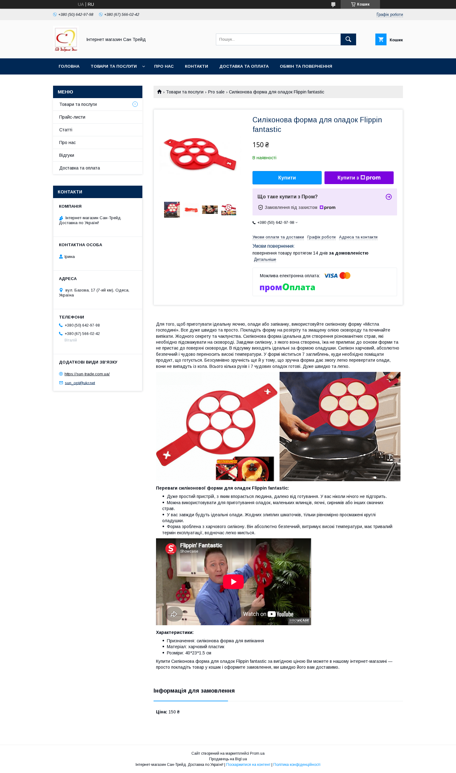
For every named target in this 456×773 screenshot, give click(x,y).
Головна (69, 66)
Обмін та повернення (306, 66)
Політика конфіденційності (296, 764)
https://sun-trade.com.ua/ (87, 374)
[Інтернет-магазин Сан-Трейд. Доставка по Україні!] (66, 50)
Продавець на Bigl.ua (228, 759)
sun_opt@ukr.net (80, 382)
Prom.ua (257, 753)
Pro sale (216, 91)
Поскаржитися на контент (248, 764)
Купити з (348, 177)
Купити (287, 177)
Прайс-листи (72, 117)
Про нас (164, 66)
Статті (65, 129)
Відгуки (66, 155)
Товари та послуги (114, 66)
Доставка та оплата (244, 66)
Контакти (196, 66)
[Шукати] (348, 39)
